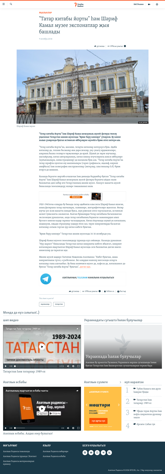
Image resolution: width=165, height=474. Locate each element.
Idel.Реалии (139, 4)
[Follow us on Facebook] (84, 452)
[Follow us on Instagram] (97, 452)
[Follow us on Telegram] (103, 452)
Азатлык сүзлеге (96, 382)
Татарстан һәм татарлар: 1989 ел (23, 329)
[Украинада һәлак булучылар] (123, 347)
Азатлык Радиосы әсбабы (54, 456)
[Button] (99, 46)
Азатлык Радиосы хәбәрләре (55, 452)
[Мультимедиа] (149, 4)
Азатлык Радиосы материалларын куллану (18, 462)
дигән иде (85, 267)
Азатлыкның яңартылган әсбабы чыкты (27, 391)
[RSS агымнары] (109, 452)
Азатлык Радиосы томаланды (16, 452)
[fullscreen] (78, 366)
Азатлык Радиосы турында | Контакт (19, 456)
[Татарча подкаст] (157, 4)
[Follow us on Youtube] (91, 452)
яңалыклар (45, 13)
